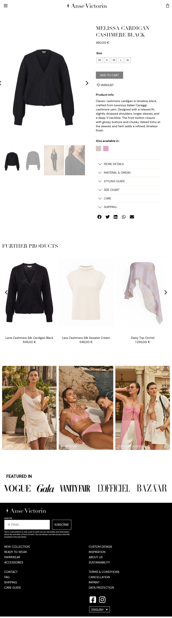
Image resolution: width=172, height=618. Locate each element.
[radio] (100, 60)
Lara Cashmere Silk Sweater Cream (86, 338)
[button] (87, 83)
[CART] (167, 5)
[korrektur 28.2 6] (43, 83)
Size (99, 53)
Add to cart (109, 75)
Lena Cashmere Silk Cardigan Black (29, 338)
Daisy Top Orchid (142, 338)
